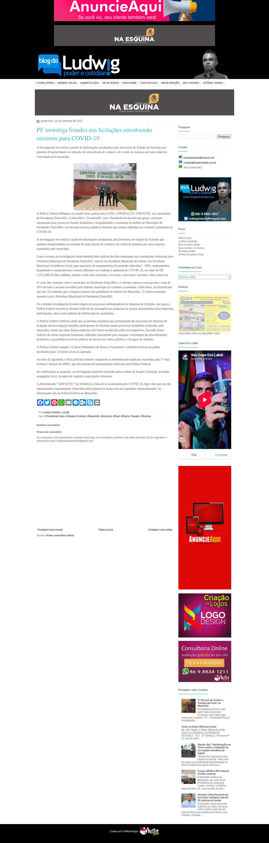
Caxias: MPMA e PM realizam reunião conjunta (213, 772)
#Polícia (125, 416)
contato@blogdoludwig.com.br (200, 162)
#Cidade (70, 416)
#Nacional (106, 416)
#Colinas (81, 416)
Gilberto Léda (89, 83)
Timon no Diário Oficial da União (198, 726)
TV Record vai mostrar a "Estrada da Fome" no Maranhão (210, 703)
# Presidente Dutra (55, 416)
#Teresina (145, 416)
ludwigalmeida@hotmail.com (199, 157)
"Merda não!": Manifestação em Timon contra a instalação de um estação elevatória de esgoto (214, 749)
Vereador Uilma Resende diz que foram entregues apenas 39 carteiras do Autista (213, 797)
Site (194, 454)
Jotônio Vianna (213, 83)
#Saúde (135, 416)
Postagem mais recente (50, 529)
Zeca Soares (191, 83)
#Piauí (116, 416)
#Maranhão (93, 416)
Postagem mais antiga (160, 529)
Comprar (221, 454)
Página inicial (105, 529)
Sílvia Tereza (110, 83)
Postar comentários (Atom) (60, 535)
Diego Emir (129, 83)
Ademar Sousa (66, 83)
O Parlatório (45, 83)
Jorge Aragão (170, 83)
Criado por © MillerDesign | (125, 831)
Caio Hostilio (148, 83)
